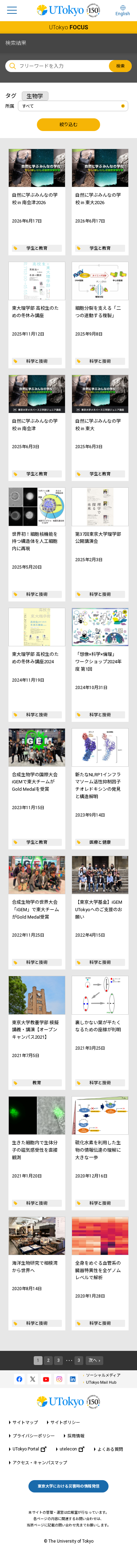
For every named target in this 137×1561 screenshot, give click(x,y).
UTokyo (68, 27)
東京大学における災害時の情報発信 (68, 1486)
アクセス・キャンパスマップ (40, 1463)
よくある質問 (110, 1449)
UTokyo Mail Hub (101, 1382)
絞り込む (68, 124)
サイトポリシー (65, 1422)
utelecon (68, 1449)
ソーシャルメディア (103, 1375)
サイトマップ (25, 1422)
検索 (120, 66)
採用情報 (75, 1436)
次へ (93, 1360)
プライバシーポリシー (34, 1436)
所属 (9, 106)
